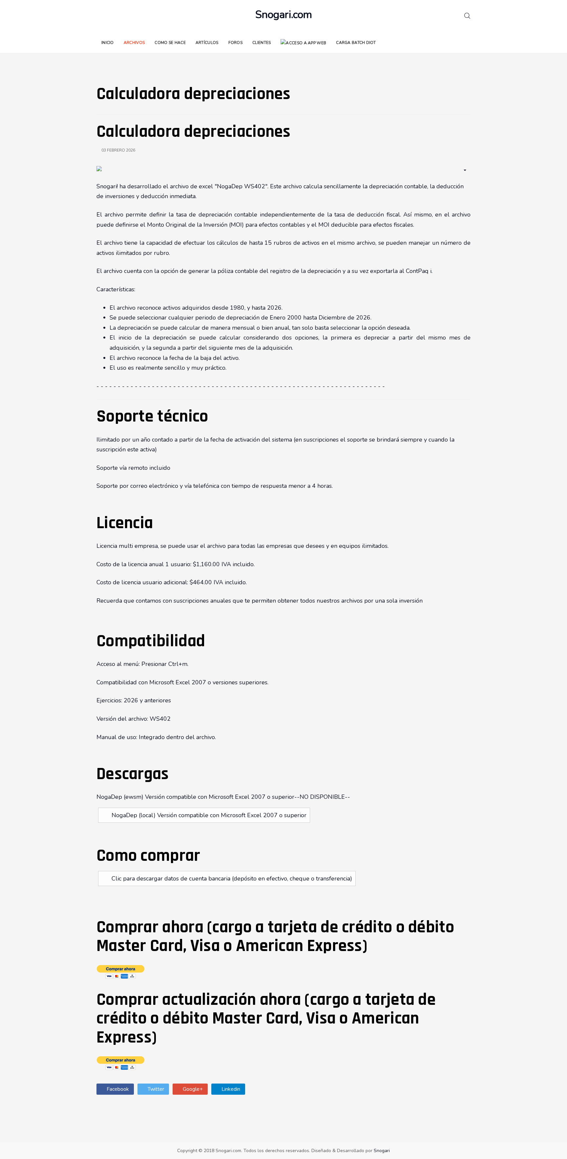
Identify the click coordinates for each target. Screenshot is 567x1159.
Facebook (117, 1089)
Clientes (261, 42)
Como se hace (170, 42)
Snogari (382, 1151)
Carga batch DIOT (356, 42)
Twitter (155, 1089)
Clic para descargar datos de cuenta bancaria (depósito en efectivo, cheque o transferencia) (232, 878)
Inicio (107, 42)
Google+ (192, 1089)
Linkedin (230, 1089)
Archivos (134, 42)
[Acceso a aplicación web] (303, 43)
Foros (235, 42)
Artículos (207, 42)
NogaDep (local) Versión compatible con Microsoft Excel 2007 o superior (209, 815)
